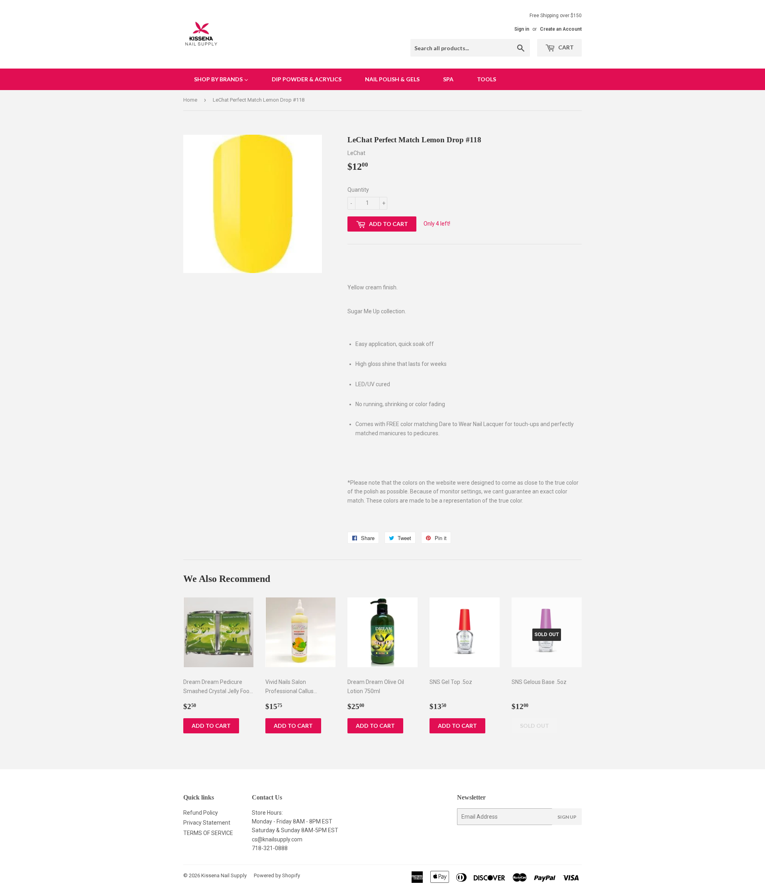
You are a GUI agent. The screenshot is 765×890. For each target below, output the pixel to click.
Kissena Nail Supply (224, 875)
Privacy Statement (206, 822)
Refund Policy (200, 812)
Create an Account (561, 29)
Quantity (358, 190)
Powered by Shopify (277, 875)
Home (190, 100)
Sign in (521, 29)
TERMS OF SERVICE (208, 833)
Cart (565, 47)
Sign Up (567, 817)
